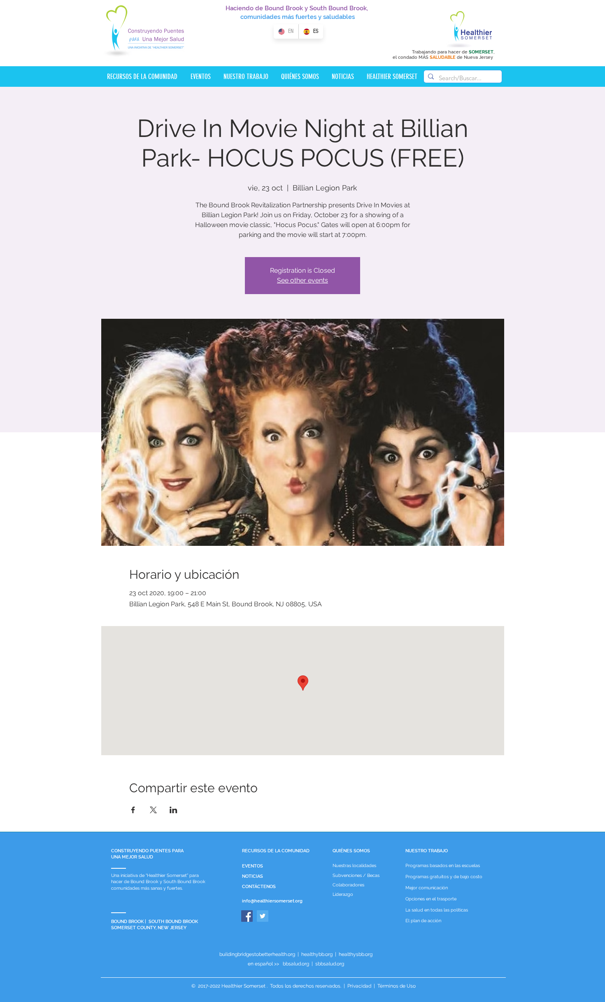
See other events (302, 280)
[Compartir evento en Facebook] (133, 810)
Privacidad (359, 986)
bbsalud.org (296, 964)
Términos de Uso (396, 986)
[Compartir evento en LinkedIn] (173, 810)
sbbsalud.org (329, 964)
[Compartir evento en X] (153, 810)
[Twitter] (262, 916)
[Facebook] (247, 916)
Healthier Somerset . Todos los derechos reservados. (281, 986)
